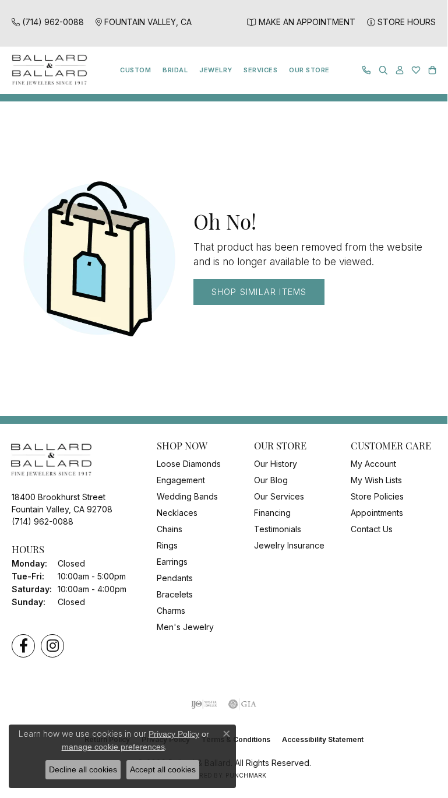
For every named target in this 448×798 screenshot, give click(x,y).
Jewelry (215, 70)
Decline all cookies (83, 769)
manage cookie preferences (113, 746)
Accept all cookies (163, 769)
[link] (48, 22)
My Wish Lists (376, 480)
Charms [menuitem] (171, 611)
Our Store (309, 70)
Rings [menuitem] (167, 545)
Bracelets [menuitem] (175, 594)
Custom (135, 70)
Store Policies (377, 496)
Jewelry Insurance (289, 545)
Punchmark (245, 775)
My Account (373, 464)
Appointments (377, 513)
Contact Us (372, 529)
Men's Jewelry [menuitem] (185, 627)
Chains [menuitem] (169, 529)
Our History (275, 464)
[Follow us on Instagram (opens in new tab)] (52, 646)
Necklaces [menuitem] (177, 513)
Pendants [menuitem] (175, 578)
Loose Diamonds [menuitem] (189, 464)
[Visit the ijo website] (204, 704)
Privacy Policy (174, 734)
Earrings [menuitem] (172, 562)
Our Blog (271, 480)
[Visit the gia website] (242, 704)
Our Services (279, 496)
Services (260, 70)
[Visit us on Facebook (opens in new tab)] (23, 646)
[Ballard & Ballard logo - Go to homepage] (46, 70)
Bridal (175, 70)
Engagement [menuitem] (181, 480)
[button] (383, 70)
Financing (272, 513)
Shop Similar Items (259, 292)
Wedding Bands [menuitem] (187, 496)
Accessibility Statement (323, 739)
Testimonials (277, 529)
